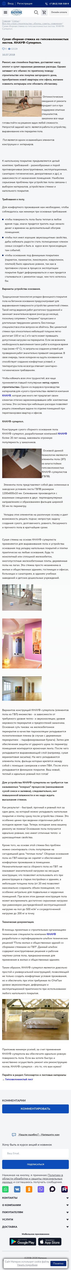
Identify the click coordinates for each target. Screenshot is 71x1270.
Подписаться (35, 1164)
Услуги (7, 1219)
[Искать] (36, 12)
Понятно (58, 1263)
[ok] (29, 1189)
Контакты (9, 1198)
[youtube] (64, 1189)
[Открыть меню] (5, 12)
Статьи (15, 21)
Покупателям (12, 1212)
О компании (11, 1205)
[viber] (41, 1189)
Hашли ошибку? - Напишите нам (39, 1134)
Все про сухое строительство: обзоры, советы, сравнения (32, 23)
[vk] (17, 1189)
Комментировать (35, 1109)
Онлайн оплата (59, 12)
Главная (6, 21)
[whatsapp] (5, 1189)
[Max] (53, 1189)
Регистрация (24, 3)
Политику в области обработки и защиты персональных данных (32, 1178)
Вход (10, 3)
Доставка (9, 1227)
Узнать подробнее (27, 1265)
